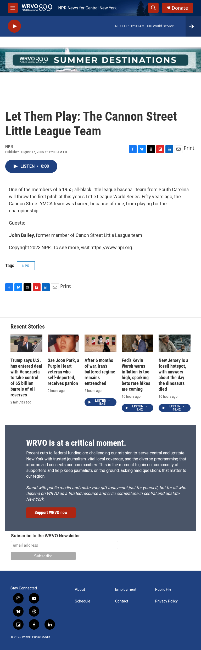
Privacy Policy (166, 601)
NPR (25, 266)
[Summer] (100, 60)
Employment (125, 590)
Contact (121, 601)
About (80, 590)
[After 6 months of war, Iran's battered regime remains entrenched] (100, 343)
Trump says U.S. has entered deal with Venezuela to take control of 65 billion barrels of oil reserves (26, 377)
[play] (14, 26)
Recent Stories (27, 326)
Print (189, 148)
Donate (180, 8)
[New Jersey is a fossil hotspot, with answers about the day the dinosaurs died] (175, 343)
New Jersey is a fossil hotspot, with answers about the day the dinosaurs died (173, 375)
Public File (163, 590)
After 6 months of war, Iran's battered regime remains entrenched (100, 372)
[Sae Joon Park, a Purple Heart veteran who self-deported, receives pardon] (64, 343)
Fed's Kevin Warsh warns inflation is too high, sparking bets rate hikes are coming (136, 375)
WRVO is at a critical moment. (76, 443)
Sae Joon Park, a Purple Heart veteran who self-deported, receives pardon (63, 372)
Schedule (82, 601)
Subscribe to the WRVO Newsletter (45, 536)
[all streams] (193, 26)
